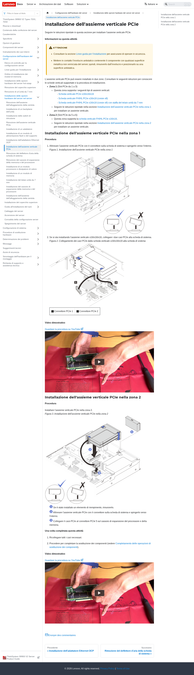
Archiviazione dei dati (50, 4)
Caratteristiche (9, 34)
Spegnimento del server (15, 223)
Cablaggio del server (14, 211)
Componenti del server (13, 47)
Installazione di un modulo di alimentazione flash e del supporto (21, 134)
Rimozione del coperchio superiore (20, 87)
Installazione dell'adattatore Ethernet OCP (22, 141)
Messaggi (7, 244)
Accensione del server (14, 215)
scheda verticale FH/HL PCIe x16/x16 (98, 119)
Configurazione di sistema (14, 228)
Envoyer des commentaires (62, 635)
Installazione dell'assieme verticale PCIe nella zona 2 (124, 123)
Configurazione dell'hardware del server (17, 57)
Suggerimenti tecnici (12, 248)
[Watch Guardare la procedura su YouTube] (99, 361)
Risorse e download (12, 26)
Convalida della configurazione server (21, 219)
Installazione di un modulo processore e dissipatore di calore (21, 167)
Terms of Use (123, 668)
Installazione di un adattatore (19, 129)
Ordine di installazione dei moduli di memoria (16, 75)
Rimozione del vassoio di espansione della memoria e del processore (22, 161)
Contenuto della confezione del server (20, 30)
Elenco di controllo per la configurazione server (16, 64)
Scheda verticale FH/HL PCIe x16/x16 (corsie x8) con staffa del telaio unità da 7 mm (101, 102)
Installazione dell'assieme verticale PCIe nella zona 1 (124, 107)
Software (68, 4)
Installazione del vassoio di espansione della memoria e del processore (20, 189)
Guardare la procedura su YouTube (62, 329)
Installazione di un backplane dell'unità (19, 110)
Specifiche (7, 39)
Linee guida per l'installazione (18, 70)
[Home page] (47, 13)
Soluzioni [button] (81, 4)
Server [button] (30, 4)
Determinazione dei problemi (16, 239)
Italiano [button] (151, 4)
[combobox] (7, 13)
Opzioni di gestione (11, 43)
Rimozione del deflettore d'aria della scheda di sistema (22, 154)
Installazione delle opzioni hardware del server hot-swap (18, 82)
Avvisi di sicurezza (11, 252)
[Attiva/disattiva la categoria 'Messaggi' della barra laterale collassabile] (38, 244)
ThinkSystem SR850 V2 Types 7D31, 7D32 (19, 20)
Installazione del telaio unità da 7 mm (21, 181)
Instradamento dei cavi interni (16, 52)
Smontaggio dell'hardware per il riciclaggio (17, 257)
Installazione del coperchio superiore (21, 202)
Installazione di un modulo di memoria (19, 174)
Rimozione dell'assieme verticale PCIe (21, 123)
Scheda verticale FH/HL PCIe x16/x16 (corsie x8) (83, 98)
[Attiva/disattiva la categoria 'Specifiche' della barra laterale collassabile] (38, 39)
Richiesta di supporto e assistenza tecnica (13, 264)
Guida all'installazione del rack (18, 207)
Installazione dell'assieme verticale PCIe (21, 148)
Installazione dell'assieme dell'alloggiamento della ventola (20, 197)
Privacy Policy (107, 668)
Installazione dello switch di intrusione (18, 117)
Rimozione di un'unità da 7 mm (18, 92)
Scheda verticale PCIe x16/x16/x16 (76, 94)
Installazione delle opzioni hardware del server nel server (18, 97)
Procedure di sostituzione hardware (14, 233)
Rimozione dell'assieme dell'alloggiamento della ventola (20, 103)
